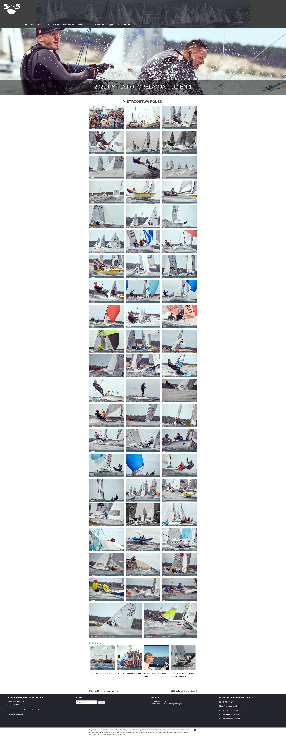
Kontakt (122, 24)
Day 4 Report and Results (229, 714)
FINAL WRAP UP (226, 702)
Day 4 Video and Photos (229, 710)
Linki (111, 25)
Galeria (97, 24)
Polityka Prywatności (15, 714)
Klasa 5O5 (12, 9)
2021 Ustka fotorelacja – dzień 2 (184, 691)
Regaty (67, 24)
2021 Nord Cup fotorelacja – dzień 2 (103, 691)
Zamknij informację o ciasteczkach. (195, 730)
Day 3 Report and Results (229, 719)
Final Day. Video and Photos (230, 706)
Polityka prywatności (118, 734)
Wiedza (82, 24)
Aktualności (32, 24)
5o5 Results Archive (158, 701)
